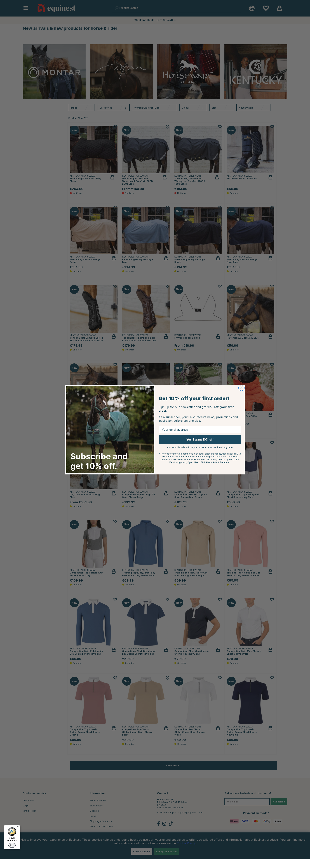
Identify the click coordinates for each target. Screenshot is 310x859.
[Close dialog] (241, 388)
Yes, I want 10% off (199, 439)
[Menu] (18, 827)
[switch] (12, 845)
